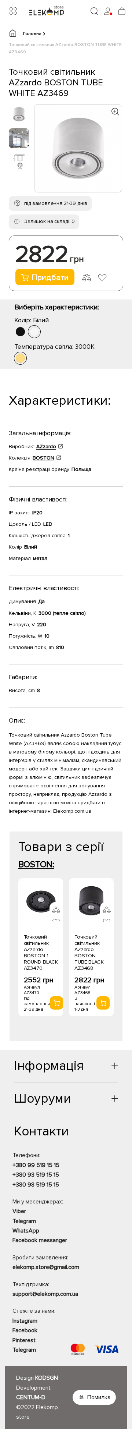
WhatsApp (25, 1230)
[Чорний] (20, 332)
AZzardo (46, 446)
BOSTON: (36, 864)
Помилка (98, 1397)
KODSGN (46, 1378)
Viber (19, 1211)
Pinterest (24, 1340)
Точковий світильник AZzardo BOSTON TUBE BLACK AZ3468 (89, 952)
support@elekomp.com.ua (45, 1294)
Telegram (24, 1221)
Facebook (24, 1330)
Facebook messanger (39, 1240)
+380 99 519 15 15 (35, 1165)
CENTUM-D (30, 1397)
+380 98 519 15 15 (35, 1184)
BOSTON (43, 458)
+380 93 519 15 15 (35, 1174)
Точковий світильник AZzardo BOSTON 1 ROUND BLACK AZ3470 (41, 952)
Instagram (24, 1321)
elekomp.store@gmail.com (45, 1267)
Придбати (50, 278)
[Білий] (34, 332)
